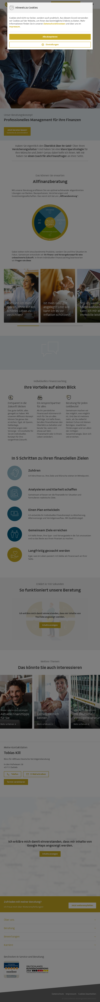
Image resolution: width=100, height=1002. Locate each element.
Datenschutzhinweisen (54, 23)
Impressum (14, 26)
